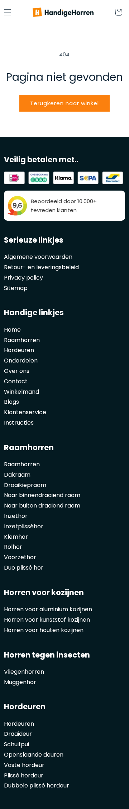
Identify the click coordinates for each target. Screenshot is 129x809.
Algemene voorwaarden (38, 257)
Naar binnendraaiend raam (42, 495)
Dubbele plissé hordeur (36, 785)
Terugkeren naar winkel (64, 103)
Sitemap (16, 288)
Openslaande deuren (33, 754)
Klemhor (16, 537)
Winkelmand (21, 392)
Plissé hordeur (23, 775)
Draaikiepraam (25, 485)
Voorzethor (20, 557)
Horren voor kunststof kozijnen (47, 620)
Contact (16, 381)
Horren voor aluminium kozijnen (48, 609)
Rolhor (13, 547)
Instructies (19, 422)
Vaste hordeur (24, 765)
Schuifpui (16, 744)
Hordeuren (19, 350)
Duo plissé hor (23, 568)
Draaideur (18, 734)
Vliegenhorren (24, 672)
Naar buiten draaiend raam (42, 505)
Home (12, 330)
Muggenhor (20, 682)
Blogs (11, 402)
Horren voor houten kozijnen (43, 630)
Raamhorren (22, 340)
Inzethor (16, 516)
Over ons (16, 371)
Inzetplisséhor (23, 526)
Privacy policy (23, 277)
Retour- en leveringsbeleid (41, 267)
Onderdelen (21, 360)
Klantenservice (25, 412)
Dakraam (17, 475)
